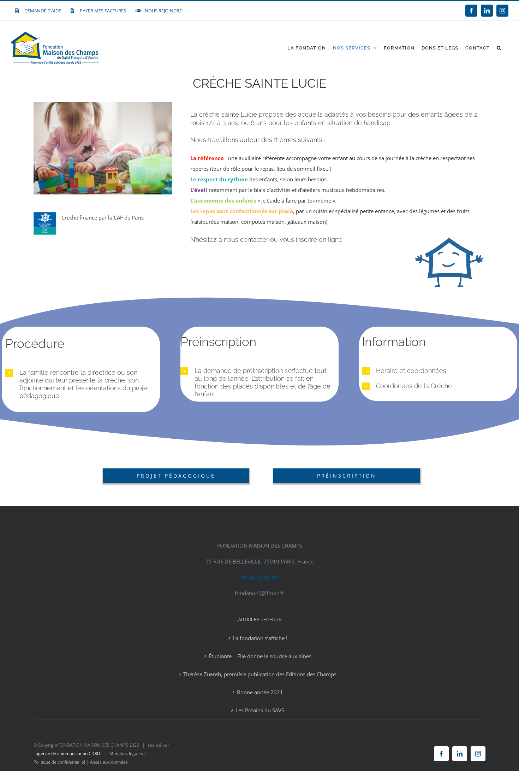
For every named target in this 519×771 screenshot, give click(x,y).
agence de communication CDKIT (68, 753)
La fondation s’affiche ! (260, 638)
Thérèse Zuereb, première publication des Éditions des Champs (259, 674)
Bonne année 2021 (260, 692)
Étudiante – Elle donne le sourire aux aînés (260, 656)
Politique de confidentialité (59, 762)
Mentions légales (126, 753)
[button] (499, 48)
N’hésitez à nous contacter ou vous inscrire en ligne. (267, 239)
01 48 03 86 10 (259, 577)
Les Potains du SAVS (259, 710)
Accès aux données (109, 762)
